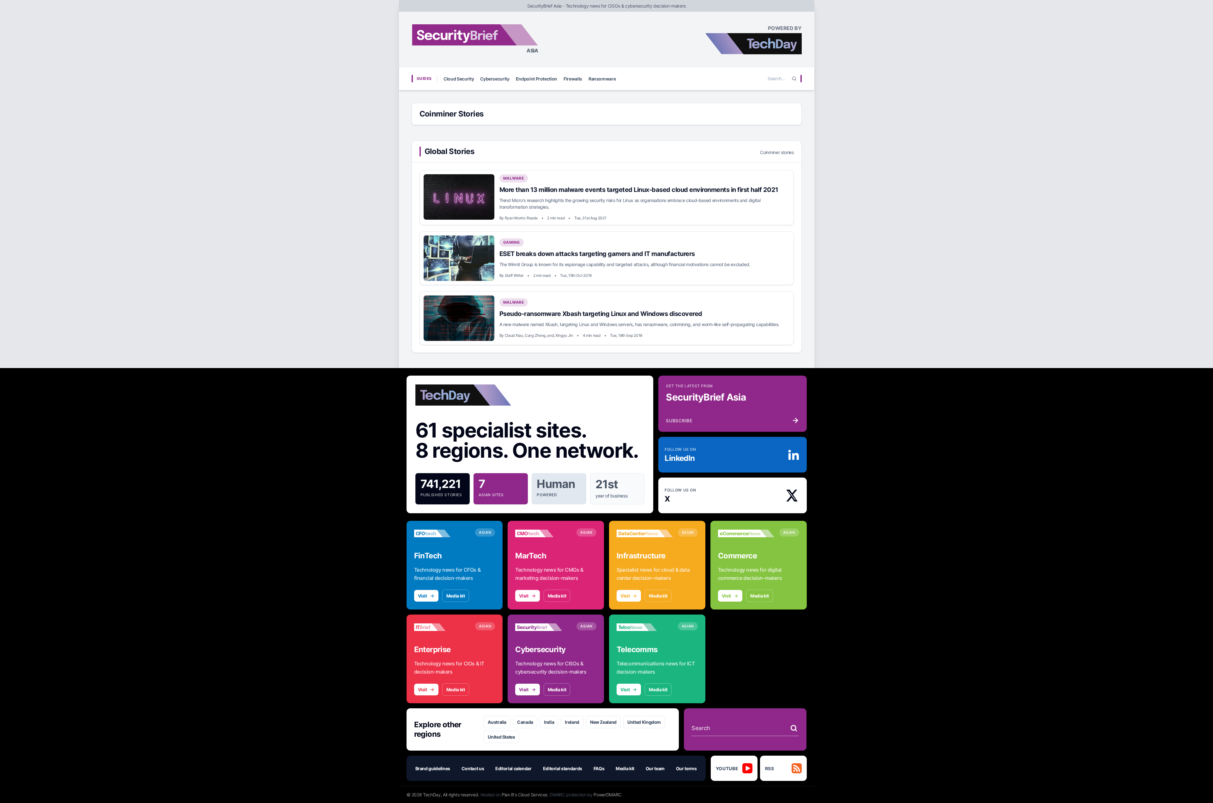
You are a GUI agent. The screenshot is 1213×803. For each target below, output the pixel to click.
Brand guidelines (432, 768)
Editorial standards (562, 768)
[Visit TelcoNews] (645, 627)
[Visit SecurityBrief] (543, 627)
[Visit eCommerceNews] (746, 533)
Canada (525, 722)
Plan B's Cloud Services (524, 794)
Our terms (686, 768)
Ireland (572, 722)
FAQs (599, 768)
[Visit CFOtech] (442, 533)
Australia (497, 722)
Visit (422, 595)
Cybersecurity (494, 78)
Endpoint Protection (536, 78)
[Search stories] (794, 728)
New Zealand (603, 722)
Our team (655, 768)
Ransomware (602, 78)
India (549, 722)
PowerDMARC (607, 794)
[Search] (794, 78)
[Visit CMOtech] (543, 533)
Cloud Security (459, 78)
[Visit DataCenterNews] (645, 533)
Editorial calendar (513, 768)
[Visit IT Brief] (442, 627)
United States (501, 737)
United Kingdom (644, 722)
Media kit (455, 595)
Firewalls (573, 78)
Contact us (473, 768)
